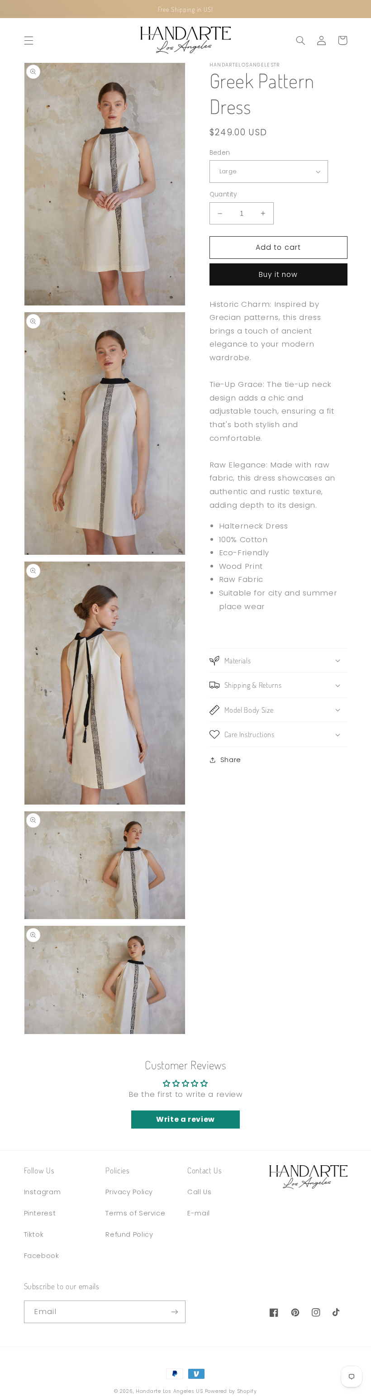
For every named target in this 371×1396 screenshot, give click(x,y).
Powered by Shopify (231, 1391)
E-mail (198, 1213)
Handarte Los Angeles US (169, 1391)
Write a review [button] (185, 1119)
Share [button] (230, 759)
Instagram (42, 1191)
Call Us (199, 1191)
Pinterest (40, 1213)
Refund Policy (129, 1234)
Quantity (223, 194)
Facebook (41, 1255)
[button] (28, 40)
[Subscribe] (174, 1312)
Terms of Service (135, 1213)
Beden (219, 152)
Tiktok (34, 1234)
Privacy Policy (129, 1191)
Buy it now (278, 274)
